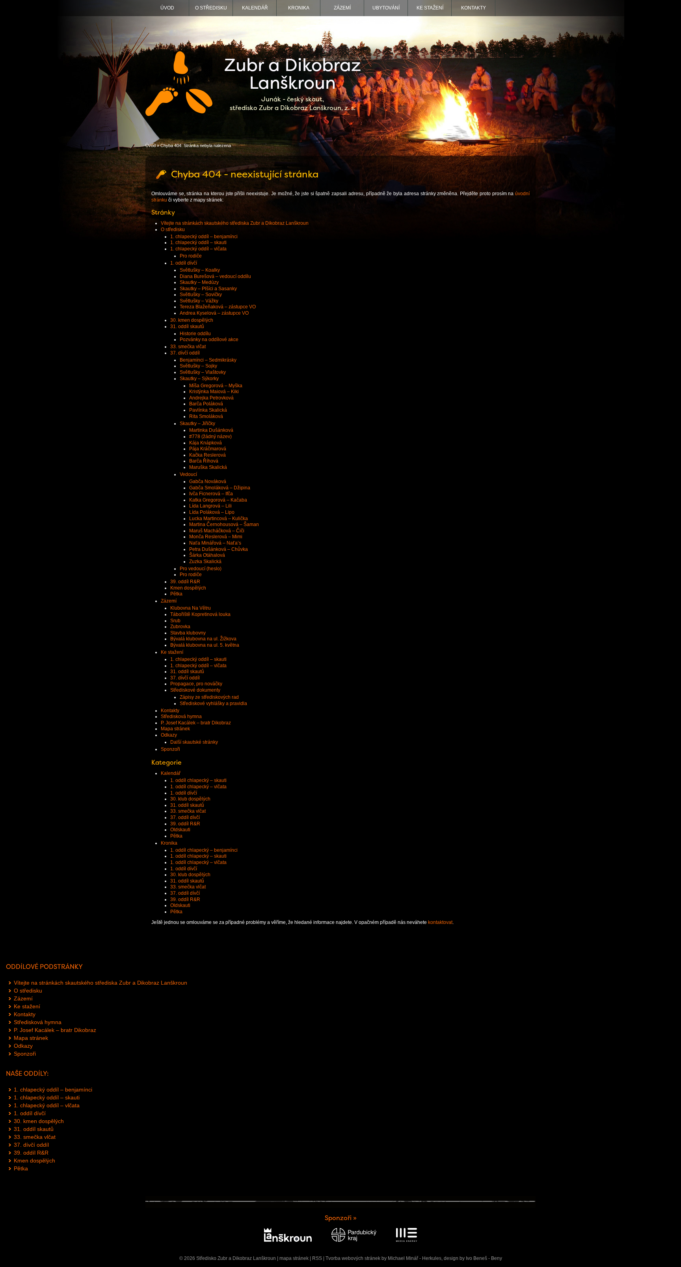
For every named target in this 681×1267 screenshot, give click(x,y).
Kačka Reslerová (207, 455)
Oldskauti (180, 829)
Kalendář (255, 8)
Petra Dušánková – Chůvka (218, 549)
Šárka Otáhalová (207, 555)
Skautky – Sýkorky (199, 378)
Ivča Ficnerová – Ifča (211, 493)
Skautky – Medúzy (199, 282)
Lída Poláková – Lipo (211, 512)
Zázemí (342, 8)
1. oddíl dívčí (183, 263)
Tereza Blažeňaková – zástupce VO (218, 307)
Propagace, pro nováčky (196, 684)
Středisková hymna (181, 716)
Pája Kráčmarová (207, 449)
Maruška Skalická (208, 467)
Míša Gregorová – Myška (215, 385)
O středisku (211, 8)
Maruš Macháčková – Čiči (216, 531)
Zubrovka (180, 626)
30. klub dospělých (190, 799)
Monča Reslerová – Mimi (215, 536)
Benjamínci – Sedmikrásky (208, 360)
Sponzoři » (341, 1218)
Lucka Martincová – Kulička (218, 518)
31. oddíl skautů (187, 326)
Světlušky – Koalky (200, 270)
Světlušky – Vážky (199, 301)
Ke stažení (430, 8)
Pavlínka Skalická (208, 410)
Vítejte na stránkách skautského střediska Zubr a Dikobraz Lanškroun (235, 223)
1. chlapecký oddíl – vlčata (198, 249)
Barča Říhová (203, 461)
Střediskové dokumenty (195, 690)
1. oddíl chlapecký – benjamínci (204, 850)
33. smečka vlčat (188, 346)
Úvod (167, 8)
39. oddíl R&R (185, 581)
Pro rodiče (191, 256)
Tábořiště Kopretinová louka (200, 614)
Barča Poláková (206, 404)
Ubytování (386, 8)
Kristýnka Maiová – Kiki (214, 391)
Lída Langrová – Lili (210, 506)
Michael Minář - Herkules (414, 1258)
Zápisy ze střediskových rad (209, 697)
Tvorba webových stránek (353, 1258)
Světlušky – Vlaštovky (203, 372)
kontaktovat (440, 922)
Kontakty (473, 8)
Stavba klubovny (188, 633)
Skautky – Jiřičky (197, 423)
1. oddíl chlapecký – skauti (198, 780)
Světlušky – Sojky (198, 366)
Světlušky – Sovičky (201, 294)
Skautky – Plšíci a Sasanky (208, 288)
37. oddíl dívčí (185, 817)
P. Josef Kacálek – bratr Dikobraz (196, 723)
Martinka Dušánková (211, 430)
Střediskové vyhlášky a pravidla (213, 703)
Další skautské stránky (194, 742)
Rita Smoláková (206, 416)
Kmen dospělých (188, 588)
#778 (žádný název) (210, 436)
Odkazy (169, 735)
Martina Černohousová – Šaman (224, 524)
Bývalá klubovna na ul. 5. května (204, 645)
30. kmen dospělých (191, 320)
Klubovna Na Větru (190, 608)
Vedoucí (188, 474)
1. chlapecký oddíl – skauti (198, 242)
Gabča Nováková (207, 481)
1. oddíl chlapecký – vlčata (198, 786)
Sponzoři (170, 749)
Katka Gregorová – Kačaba (218, 500)
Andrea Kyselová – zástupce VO (214, 313)
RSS (317, 1258)
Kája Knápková (205, 443)
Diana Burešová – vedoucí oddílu (215, 276)
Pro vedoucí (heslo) (200, 568)
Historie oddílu (195, 333)
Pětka (176, 594)
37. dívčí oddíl (185, 353)
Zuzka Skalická (205, 561)
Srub (175, 620)
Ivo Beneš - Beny (484, 1258)
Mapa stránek (175, 728)
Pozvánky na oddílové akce (209, 339)
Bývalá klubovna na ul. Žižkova (203, 639)
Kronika (298, 8)
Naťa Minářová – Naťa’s (215, 543)
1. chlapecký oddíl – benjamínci (204, 236)
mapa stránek (294, 1258)
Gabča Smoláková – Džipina (219, 488)
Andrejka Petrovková (211, 398)
